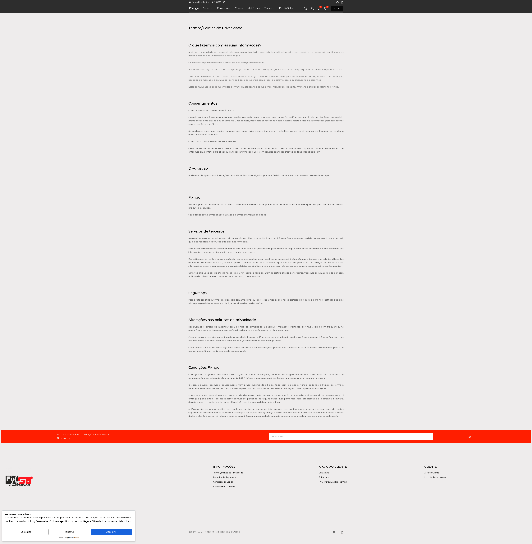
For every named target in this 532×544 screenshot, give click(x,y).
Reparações (223, 8)
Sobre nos (323, 477)
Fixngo (194, 8)
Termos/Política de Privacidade (228, 473)
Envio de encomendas (224, 486)
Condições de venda (223, 482)
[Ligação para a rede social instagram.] (342, 2)
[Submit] (470, 437)
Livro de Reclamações (435, 477)
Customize (26, 532)
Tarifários (269, 8)
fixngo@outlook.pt (201, 2)
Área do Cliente (431, 473)
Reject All (69, 532)
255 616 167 (219, 2)
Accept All (111, 532)
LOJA (337, 8)
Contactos (324, 473)
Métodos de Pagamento (225, 477)
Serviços (207, 8)
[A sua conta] (312, 8)
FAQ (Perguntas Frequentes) (333, 482)
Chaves (239, 8)
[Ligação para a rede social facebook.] (337, 2)
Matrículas (253, 8)
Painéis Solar (286, 8)
